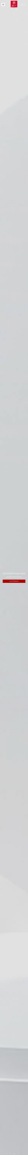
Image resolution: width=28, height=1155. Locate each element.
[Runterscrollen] (14, 1154)
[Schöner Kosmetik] (14, 4)
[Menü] (3, 4)
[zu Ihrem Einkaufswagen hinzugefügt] (25, 4)
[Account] (22, 4)
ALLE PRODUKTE (14, 581)
